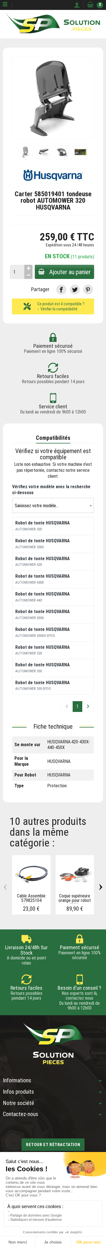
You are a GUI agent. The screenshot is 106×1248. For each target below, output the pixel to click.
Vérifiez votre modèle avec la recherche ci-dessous (51, 489)
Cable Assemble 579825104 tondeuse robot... (31, 900)
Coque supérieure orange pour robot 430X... (75, 900)
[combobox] (53, 505)
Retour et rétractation (53, 1144)
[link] (61, 290)
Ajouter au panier (70, 272)
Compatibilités (53, 437)
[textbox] (53, 505)
